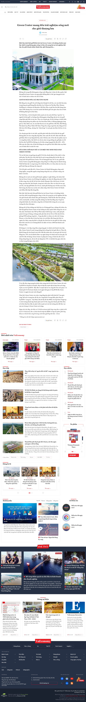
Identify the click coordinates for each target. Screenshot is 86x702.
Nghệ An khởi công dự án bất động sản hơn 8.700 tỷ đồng (75, 416)
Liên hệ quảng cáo (44, 683)
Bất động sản (63, 12)
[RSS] (71, 683)
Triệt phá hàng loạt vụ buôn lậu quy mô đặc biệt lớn (10, 566)
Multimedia (7, 501)
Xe (40, 1)
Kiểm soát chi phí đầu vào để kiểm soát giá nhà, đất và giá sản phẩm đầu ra (75, 396)
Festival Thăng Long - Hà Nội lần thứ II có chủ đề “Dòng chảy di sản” (75, 567)
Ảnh (3, 669)
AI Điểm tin (73, 501)
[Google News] (84, 2)
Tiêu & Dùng (33, 1)
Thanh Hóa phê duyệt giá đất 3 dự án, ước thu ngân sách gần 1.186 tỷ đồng (40, 443)
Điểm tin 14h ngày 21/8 (77, 506)
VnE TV (45, 1)
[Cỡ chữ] (23, 39)
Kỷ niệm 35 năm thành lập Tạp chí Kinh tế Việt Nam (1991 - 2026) (31, 617)
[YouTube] (78, 2)
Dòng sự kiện (43, 599)
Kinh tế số (29, 12)
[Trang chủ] (5, 12)
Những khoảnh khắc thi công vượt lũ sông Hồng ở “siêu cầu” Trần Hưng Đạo (11, 589)
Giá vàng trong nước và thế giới (53, 616)
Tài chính (22, 12)
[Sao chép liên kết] (63, 39)
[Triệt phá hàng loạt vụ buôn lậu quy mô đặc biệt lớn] (11, 558)
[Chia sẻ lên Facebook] (55, 39)
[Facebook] (69, 2)
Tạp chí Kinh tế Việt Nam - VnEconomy (75, 696)
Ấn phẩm (73, 424)
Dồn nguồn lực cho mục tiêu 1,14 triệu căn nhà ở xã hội (75, 406)
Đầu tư (16, 12)
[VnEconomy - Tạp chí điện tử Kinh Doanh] (43, 641)
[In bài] (20, 39)
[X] (72, 2)
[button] (43, 493)
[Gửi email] (60, 39)
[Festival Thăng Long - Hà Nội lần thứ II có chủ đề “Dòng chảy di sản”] (75, 558)
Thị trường (46, 12)
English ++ (62, 1)
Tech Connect (53, 1)
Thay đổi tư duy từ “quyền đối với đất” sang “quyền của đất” (41, 372)
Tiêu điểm (10, 12)
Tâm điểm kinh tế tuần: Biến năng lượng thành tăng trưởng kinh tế (48, 519)
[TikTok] (81, 2)
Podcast (43, 500)
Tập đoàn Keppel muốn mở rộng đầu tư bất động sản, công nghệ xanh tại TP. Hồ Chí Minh (75, 376)
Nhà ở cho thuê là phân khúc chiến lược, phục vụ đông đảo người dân (12, 481)
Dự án (69, 412)
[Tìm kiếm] (5, 7)
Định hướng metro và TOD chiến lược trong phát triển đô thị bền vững (11, 617)
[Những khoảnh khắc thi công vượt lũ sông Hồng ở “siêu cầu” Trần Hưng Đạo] (11, 579)
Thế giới (71, 12)
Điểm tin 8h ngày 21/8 (76, 526)
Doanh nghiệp (55, 12)
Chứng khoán (24, 1)
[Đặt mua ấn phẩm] (81, 7)
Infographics (49, 500)
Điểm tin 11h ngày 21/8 (77, 516)
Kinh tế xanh (37, 12)
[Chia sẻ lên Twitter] (57, 39)
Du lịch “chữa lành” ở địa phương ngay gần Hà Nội (73, 588)
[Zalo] (75, 2)
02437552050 (36, 679)
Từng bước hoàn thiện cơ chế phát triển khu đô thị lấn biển (41, 408)
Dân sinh (77, 12)
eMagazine (55, 500)
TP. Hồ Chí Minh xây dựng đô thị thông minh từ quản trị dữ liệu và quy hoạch (41, 391)
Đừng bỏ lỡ (7, 464)
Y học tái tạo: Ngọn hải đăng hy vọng (48, 538)
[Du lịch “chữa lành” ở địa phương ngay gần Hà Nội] (75, 579)
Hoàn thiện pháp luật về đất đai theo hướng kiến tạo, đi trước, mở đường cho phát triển (41, 424)
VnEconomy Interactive (74, 615)
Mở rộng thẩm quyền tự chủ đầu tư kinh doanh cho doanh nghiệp (42, 578)
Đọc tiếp (6, 368)
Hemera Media (24, 694)
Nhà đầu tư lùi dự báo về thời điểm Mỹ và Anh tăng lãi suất (53, 354)
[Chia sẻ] (66, 39)
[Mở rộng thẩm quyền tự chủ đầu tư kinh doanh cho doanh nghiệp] (43, 563)
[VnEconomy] (43, 50)
